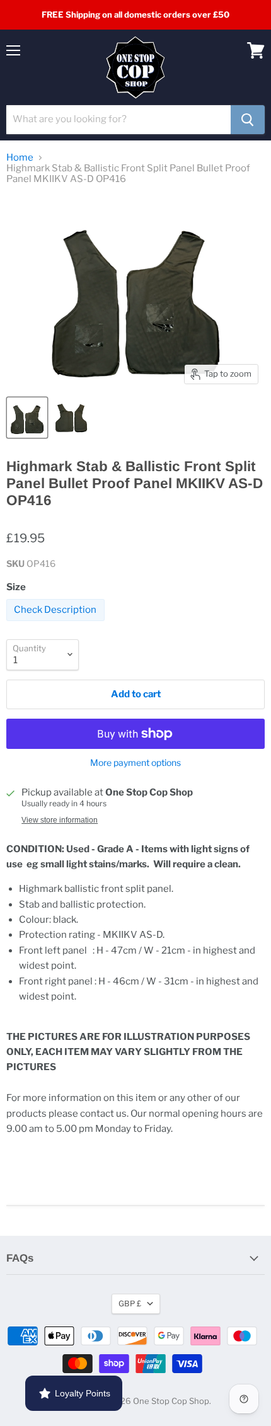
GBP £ (129, 1303)
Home (19, 157)
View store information (59, 820)
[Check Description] (57, 624)
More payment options (135, 763)
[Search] (248, 119)
